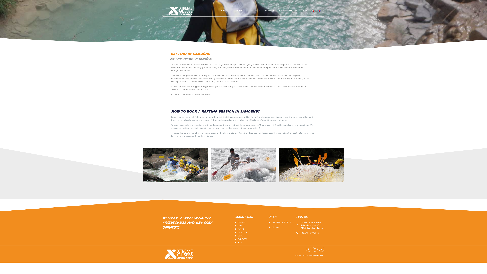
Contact (269, 11)
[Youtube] (321, 249)
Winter (240, 11)
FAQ (305, 11)
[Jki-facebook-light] (308, 249)
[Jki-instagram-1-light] (315, 249)
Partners (294, 11)
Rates (254, 11)
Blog (281, 11)
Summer (225, 11)
